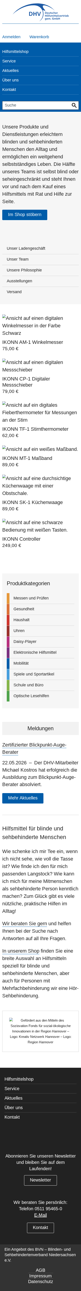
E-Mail (40, 1215)
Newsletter (40, 1179)
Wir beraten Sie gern (24, 923)
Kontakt (40, 1227)
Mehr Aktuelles (23, 797)
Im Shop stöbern (24, 214)
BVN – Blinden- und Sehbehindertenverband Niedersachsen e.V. (40, 1254)
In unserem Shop (20, 951)
